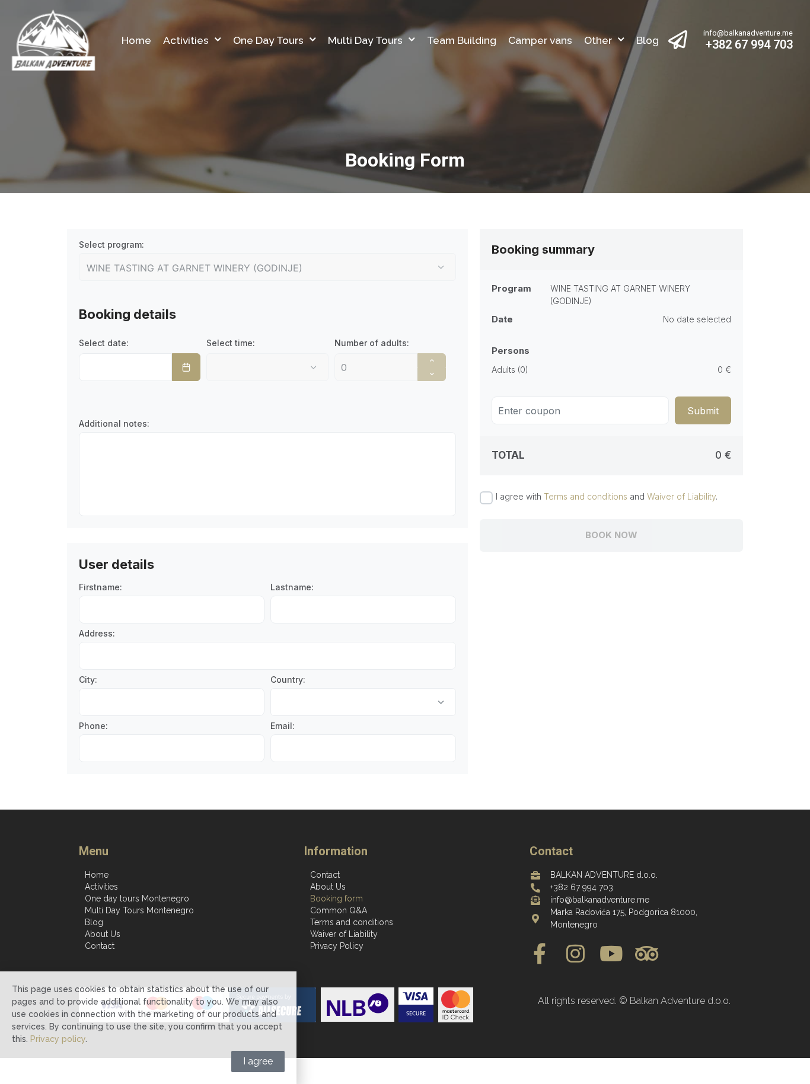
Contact (99, 946)
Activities (186, 40)
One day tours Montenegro (137, 898)
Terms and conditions (585, 496)
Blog (647, 40)
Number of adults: (371, 343)
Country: (287, 680)
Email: (282, 726)
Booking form (336, 898)
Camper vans (540, 40)
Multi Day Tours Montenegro (139, 910)
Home (136, 40)
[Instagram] (575, 953)
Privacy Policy (336, 946)
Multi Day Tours (365, 40)
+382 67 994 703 (749, 44)
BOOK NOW (611, 535)
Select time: (230, 343)
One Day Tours (268, 40)
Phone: (93, 726)
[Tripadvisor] (646, 953)
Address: (97, 633)
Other (598, 40)
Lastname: (292, 587)
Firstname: (100, 587)
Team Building (461, 40)
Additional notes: (114, 424)
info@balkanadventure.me (748, 32)
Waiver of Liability (681, 496)
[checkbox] (486, 497)
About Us (102, 934)
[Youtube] (611, 953)
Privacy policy (57, 1039)
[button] (441, 702)
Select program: (111, 245)
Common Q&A (338, 910)
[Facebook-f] (540, 953)
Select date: (104, 343)
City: (88, 680)
